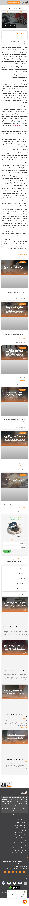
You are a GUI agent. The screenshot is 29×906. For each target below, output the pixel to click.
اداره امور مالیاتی (16, 126)
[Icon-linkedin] (20, 872)
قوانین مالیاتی (9, 11)
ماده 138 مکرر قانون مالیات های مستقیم (16, 463)
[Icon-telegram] (13, 872)
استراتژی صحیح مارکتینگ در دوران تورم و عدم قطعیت (15, 670)
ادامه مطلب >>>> (24, 638)
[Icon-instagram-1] (24, 872)
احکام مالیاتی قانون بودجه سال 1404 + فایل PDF (14, 505)
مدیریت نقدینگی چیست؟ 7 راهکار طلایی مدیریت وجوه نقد (15, 715)
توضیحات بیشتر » (22, 295)
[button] (3, 33)
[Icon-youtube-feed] (9, 872)
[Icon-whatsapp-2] (16, 872)
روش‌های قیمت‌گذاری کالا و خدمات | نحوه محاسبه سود (15, 759)
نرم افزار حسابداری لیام (22, 11)
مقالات (14, 11)
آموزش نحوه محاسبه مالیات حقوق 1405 (16, 292)
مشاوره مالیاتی (22, 378)
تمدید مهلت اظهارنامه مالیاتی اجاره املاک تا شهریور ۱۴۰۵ (15, 627)
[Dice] (5, 872)
